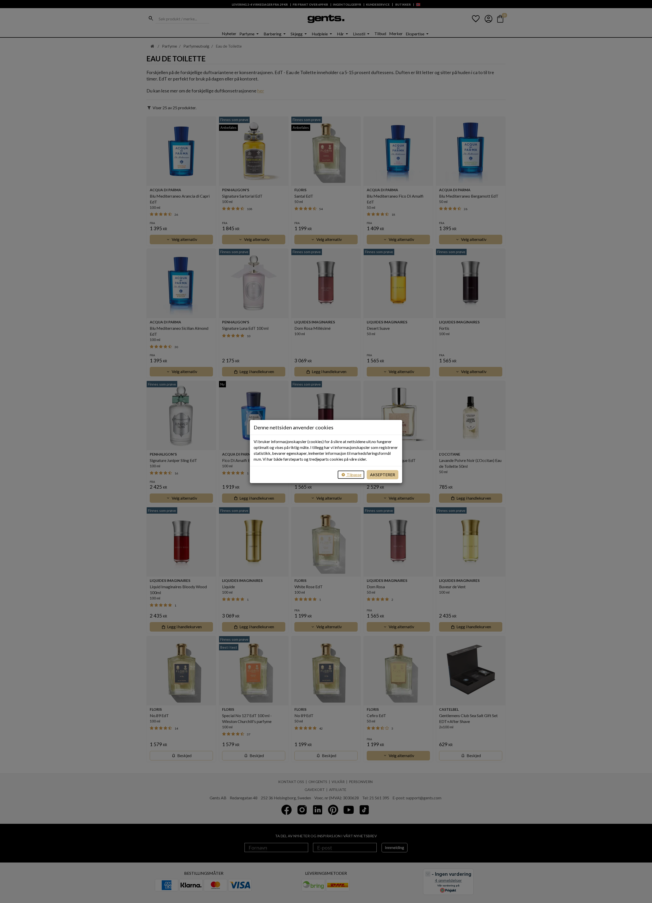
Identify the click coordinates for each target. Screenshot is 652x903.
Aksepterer (382, 474)
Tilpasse (353, 474)
